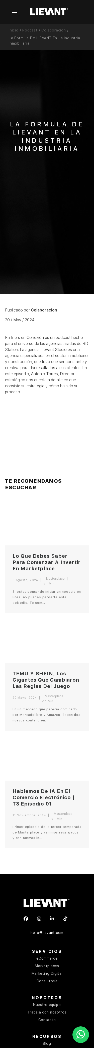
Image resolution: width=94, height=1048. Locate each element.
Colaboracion (53, 30)
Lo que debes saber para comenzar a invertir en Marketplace (47, 562)
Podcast (30, 30)
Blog (47, 1043)
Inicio (14, 30)
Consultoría (47, 981)
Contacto (47, 1020)
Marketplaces (47, 966)
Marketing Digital (47, 973)
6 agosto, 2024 (25, 580)
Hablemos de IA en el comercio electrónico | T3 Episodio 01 (44, 797)
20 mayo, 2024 (25, 698)
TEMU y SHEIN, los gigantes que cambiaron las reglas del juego (46, 680)
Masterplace (55, 578)
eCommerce (46, 958)
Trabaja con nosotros (47, 1012)
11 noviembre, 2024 (29, 815)
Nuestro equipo (47, 1005)
